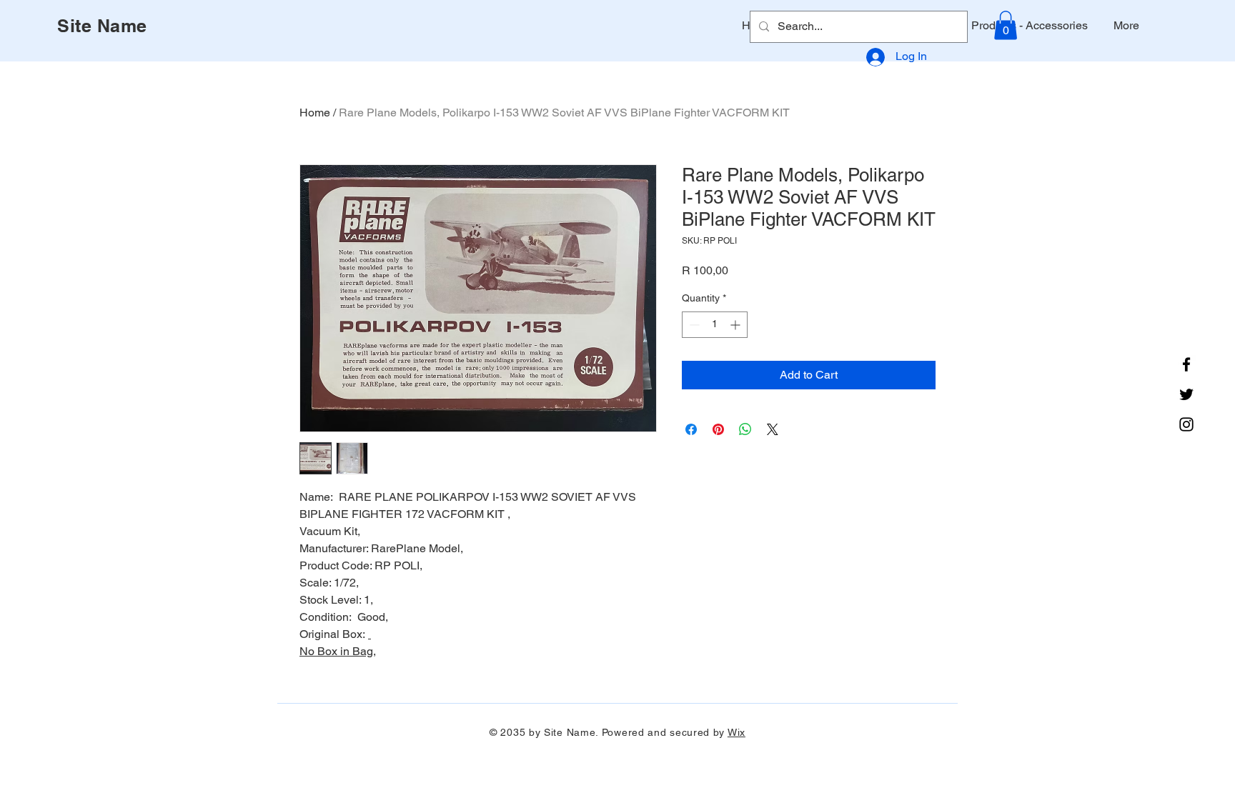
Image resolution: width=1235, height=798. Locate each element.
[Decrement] (693, 324)
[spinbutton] (715, 324)
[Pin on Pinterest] (718, 429)
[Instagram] (1186, 424)
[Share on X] (772, 429)
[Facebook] (1186, 364)
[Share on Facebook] (691, 429)
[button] (1005, 25)
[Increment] (736, 324)
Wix (736, 732)
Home (314, 112)
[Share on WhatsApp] (745, 429)
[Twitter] (1186, 394)
